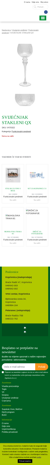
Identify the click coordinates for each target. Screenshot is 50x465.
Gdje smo (35, 2)
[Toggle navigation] (42, 18)
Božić (4, 415)
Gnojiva (5, 395)
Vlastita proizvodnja (10, 386)
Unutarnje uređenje (19, 30)
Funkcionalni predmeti (21, 131)
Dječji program (8, 412)
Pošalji (41, 366)
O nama (27, 2)
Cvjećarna (6, 401)
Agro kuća (12, 8)
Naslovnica (6, 30)
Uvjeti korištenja (9, 429)
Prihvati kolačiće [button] (25, 461)
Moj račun (44, 2)
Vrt (3, 392)
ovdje (39, 457)
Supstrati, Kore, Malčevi (12, 409)
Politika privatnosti (10, 432)
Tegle (4, 389)
